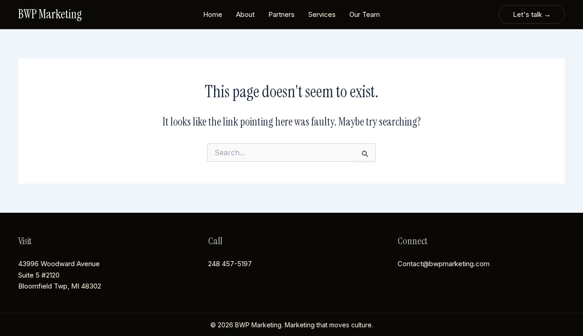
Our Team (364, 14)
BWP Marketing (50, 14)
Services (322, 14)
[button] (532, 14)
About (245, 14)
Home (212, 14)
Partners (281, 14)
